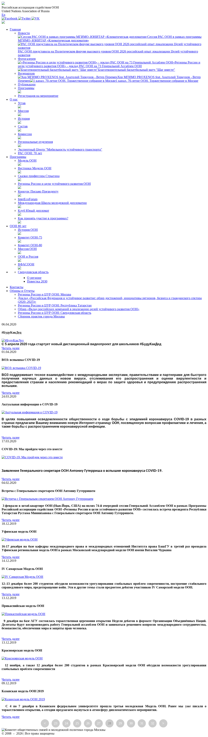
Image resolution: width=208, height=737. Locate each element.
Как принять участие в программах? (43, 218)
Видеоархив (26, 73)
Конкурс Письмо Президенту (38, 191)
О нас (14, 99)
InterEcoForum (27, 199)
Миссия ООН (27, 249)
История (24, 118)
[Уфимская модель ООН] (20, 539)
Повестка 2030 (37, 281)
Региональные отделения (35, 141)
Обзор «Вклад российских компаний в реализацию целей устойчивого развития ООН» (78, 309)
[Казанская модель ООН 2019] (23, 699)
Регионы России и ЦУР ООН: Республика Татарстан (55, 305)
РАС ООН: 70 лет (30, 153)
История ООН (28, 229)
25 (77, 723)
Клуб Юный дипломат (33, 210)
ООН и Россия (28, 256)
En (3, 14)
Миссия (23, 111)
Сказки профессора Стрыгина (39, 176)
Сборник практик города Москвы (41, 316)
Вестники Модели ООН (34, 168)
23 (55, 723)
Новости (24, 33)
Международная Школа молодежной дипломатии (52, 203)
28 (109, 723)
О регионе (34, 277)
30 (131, 723)
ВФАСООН (26, 264)
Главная (15, 29)
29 (120, 723)
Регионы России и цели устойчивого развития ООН (54, 183)
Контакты (16, 287)
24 (66, 723)
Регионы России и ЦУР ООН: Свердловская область (54, 312)
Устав (22, 103)
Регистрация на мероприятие (38, 95)
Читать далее (11, 348)
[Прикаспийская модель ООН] (23, 614)
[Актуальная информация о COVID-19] (29, 412)
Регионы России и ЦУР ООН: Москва (44, 294)
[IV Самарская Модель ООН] (22, 576)
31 (141, 723)
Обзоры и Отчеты (22, 290)
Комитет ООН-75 (30, 237)
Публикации (27, 84)
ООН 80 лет (18, 226)
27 (98, 723)
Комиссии (25, 134)
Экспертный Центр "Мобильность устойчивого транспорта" (60, 149)
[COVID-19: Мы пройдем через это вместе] (32, 457)
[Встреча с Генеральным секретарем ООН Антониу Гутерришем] (47, 498)
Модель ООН (27, 160)
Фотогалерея (27, 58)
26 (88, 723)
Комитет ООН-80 (30, 245)
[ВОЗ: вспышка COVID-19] (21, 368)
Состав (23, 126)
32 (152, 723)
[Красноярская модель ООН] (22, 658)
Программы (26, 88)
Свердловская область (33, 272)
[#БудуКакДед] (13, 340)
